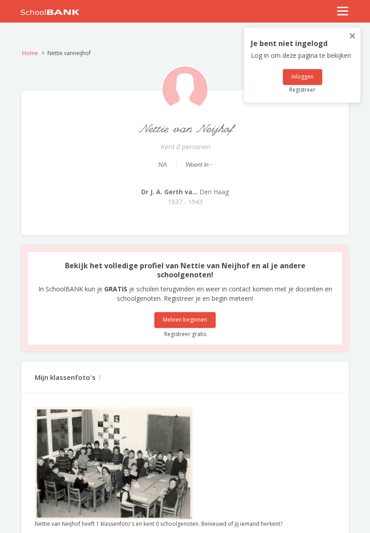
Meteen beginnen (185, 319)
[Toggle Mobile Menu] (343, 11)
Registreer (302, 90)
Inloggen (302, 76)
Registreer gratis (185, 334)
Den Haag (185, 191)
